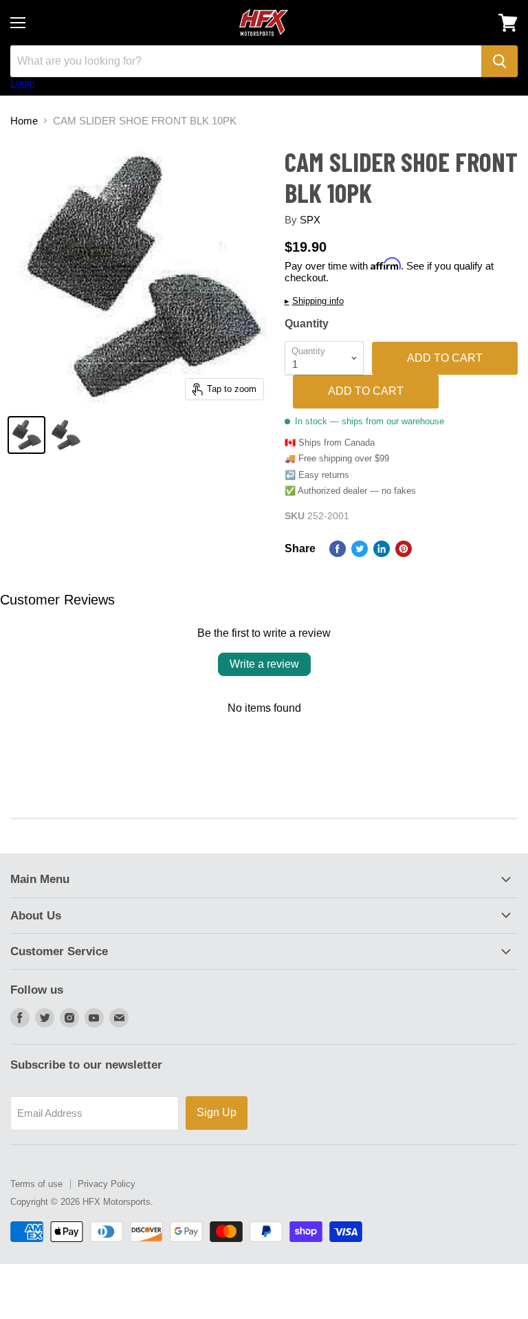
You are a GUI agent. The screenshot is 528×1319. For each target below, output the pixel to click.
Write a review (264, 664)
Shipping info (314, 301)
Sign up (216, 1112)
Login (22, 83)
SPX (310, 220)
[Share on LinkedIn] (381, 549)
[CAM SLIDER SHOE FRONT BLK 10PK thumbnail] (26, 435)
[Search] (499, 61)
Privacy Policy (106, 1184)
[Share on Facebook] (337, 549)
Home (24, 121)
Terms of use (36, 1184)
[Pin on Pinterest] (403, 549)
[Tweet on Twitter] (359, 549)
